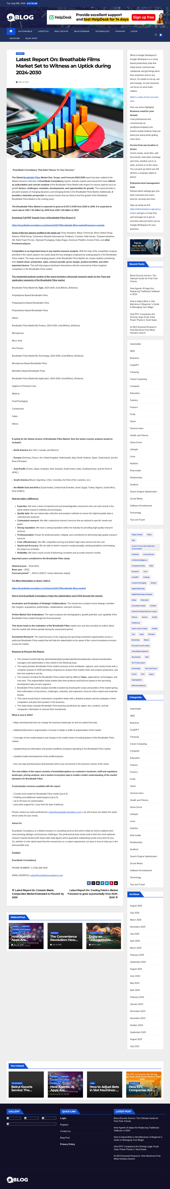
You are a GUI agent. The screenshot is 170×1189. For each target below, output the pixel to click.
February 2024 (137, 997)
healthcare (136, 623)
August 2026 (136, 906)
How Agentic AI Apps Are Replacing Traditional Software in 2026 (145, 291)
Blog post (32, 38)
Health (154, 617)
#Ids (133, 540)
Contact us (65, 1131)
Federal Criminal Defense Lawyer (144, 611)
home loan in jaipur (139, 629)
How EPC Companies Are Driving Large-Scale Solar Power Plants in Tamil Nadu (143, 317)
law (133, 634)
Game (101, 933)
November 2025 (138, 927)
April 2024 (135, 990)
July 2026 (134, 913)
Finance (134, 407)
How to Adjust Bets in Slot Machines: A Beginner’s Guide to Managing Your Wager (144, 304)
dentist (153, 583)
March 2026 (135, 920)
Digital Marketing (138, 589)
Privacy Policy (67, 1144)
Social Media (136, 499)
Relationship (82, 31)
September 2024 (138, 962)
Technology (102, 31)
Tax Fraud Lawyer (138, 663)
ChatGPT (134, 365)
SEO (146, 657)
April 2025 (135, 941)
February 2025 (137, 955)
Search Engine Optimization (143, 492)
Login (134, 31)
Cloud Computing (138, 379)
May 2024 (135, 983)
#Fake (149, 535)
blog (151, 566)
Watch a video (136, 97)
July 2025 (134, 934)
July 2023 (134, 1046)
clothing (146, 577)
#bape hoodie (137, 535)
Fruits (132, 414)
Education (135, 393)
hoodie (154, 629)
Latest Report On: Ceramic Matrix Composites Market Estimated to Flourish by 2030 (38, 894)
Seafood (134, 484)
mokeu (146, 640)
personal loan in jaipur (141, 646)
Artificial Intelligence (139, 560)
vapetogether (137, 680)
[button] (156, 35)
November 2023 (138, 1018)
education (144, 600)
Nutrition (134, 463)
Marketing (135, 640)
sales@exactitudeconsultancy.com (65, 812)
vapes (151, 674)
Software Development (21, 929)
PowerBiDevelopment (140, 651)
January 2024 (136, 1004)
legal (141, 634)
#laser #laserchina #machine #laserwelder (143, 547)
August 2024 (136, 969)
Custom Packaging (139, 583)
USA (142, 674)
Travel (134, 674)
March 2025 (135, 948)
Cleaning (134, 372)
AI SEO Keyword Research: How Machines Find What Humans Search (143, 330)
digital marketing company (142, 594)
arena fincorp (148, 554)
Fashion (120, 31)
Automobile (25, 31)
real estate (136, 657)
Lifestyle (43, 31)
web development (139, 686)
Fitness (134, 617)
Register (15, 38)
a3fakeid (135, 554)
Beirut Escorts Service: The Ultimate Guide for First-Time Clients (144, 278)
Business (20, 53)
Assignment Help (138, 566)
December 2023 (138, 1011)
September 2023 (138, 1032)
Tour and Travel (137, 520)
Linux (132, 456)
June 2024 (135, 976)
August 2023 (136, 1039)
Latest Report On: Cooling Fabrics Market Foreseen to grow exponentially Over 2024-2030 (93, 894)
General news (136, 428)
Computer (25, 926)
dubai (134, 600)
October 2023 (136, 1025)
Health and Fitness (139, 435)
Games (144, 617)
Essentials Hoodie (138, 606)
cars (145, 571)
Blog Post (65, 1138)
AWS (132, 351)
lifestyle (151, 634)
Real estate (61, 31)
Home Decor (136, 442)
